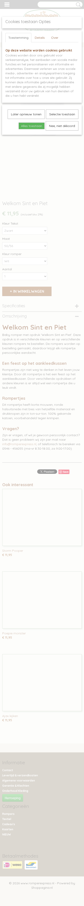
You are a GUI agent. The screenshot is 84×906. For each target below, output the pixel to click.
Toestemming (18, 38)
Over (54, 38)
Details (40, 38)
